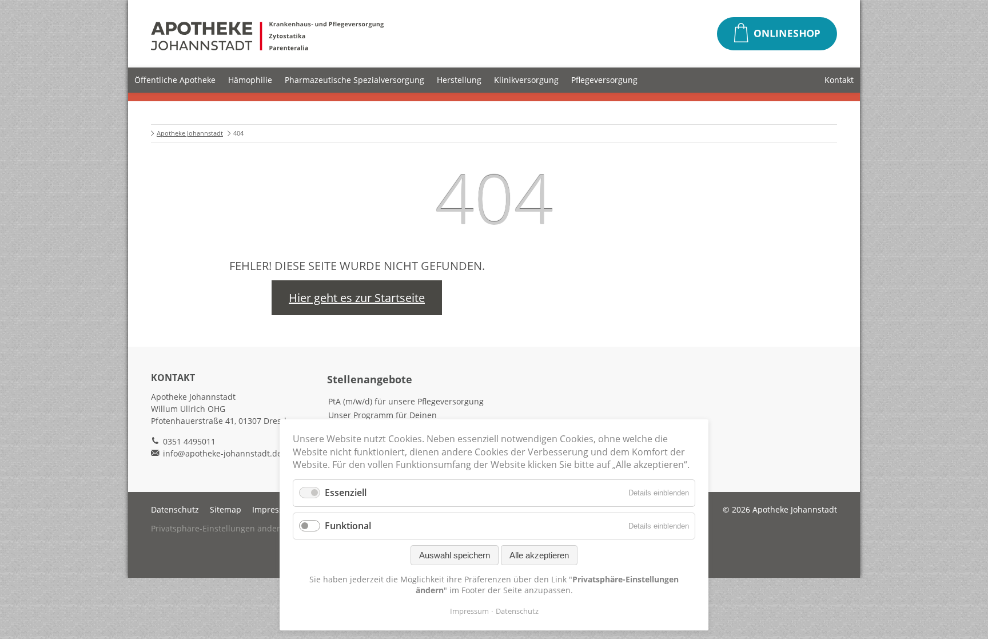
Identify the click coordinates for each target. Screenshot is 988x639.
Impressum (274, 509)
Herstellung (459, 79)
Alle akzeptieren (539, 555)
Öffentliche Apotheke (175, 79)
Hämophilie (250, 79)
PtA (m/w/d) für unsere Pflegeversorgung (406, 401)
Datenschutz (175, 509)
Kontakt (839, 79)
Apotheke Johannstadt (190, 133)
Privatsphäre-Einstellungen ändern (218, 528)
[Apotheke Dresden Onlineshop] (777, 33)
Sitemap (225, 509)
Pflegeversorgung (604, 79)
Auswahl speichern (454, 555)
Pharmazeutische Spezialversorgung (354, 79)
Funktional (348, 525)
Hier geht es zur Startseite (357, 297)
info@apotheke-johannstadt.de (222, 453)
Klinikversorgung (526, 79)
